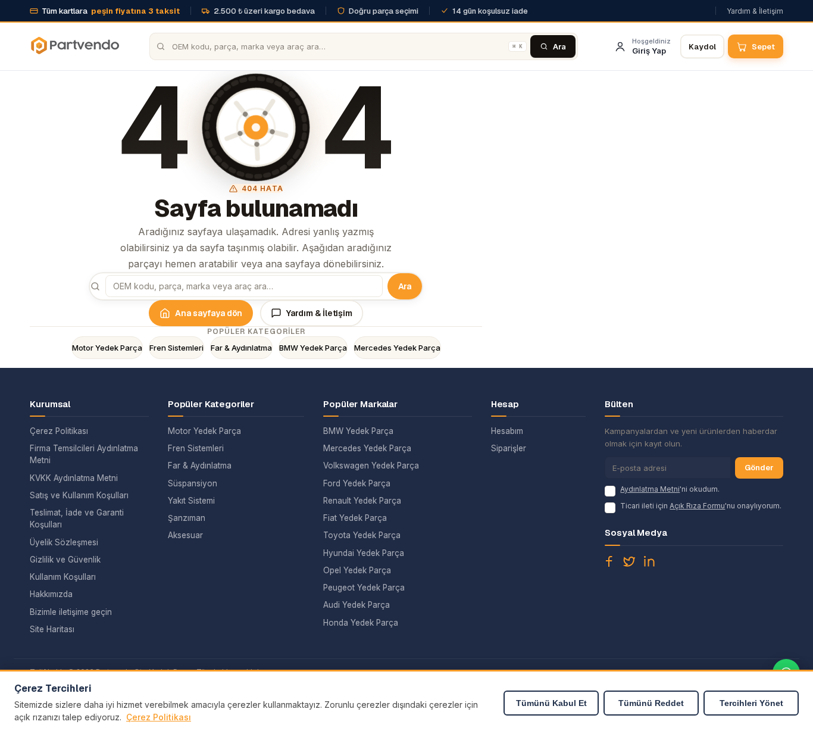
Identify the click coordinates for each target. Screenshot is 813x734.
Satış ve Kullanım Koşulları (79, 495)
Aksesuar (185, 535)
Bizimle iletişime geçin (71, 612)
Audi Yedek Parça (356, 605)
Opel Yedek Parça (357, 570)
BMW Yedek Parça (313, 347)
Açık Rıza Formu (697, 505)
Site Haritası (52, 629)
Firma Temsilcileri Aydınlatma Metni (84, 454)
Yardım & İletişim (755, 11)
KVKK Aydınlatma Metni (74, 478)
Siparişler (508, 448)
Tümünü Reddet (651, 703)
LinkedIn (649, 561)
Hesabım (507, 431)
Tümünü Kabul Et (551, 703)
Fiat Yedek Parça (355, 518)
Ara (405, 286)
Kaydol (702, 47)
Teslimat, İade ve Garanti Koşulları (77, 518)
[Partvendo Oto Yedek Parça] (74, 46)
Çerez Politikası (59, 431)
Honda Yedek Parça (360, 622)
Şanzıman (186, 518)
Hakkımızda (51, 594)
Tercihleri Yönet (751, 703)
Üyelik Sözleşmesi (64, 542)
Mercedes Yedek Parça (397, 347)
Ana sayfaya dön (208, 313)
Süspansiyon (192, 483)
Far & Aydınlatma (241, 347)
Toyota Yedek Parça (362, 535)
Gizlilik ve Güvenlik (65, 559)
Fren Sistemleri (176, 347)
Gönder (759, 468)
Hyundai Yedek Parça (363, 553)
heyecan (629, 561)
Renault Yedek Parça (362, 500)
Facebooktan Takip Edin (609, 561)
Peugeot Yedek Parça (364, 587)
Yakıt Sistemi (191, 500)
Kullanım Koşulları (63, 577)
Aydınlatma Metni (650, 489)
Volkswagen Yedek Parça (371, 465)
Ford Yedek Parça (356, 483)
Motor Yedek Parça (107, 347)
